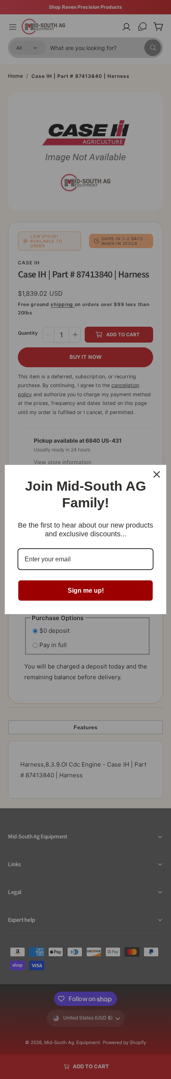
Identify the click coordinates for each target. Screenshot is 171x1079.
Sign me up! (86, 590)
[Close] (156, 474)
